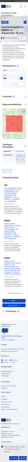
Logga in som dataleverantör (9, 409)
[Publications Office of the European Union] (13, 330)
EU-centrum (10, 437)
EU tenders (4, 399)
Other (13, 362)
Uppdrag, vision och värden (8, 386)
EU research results (6, 402)
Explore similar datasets (15, 293)
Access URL (15, 84)
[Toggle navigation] (25, 14)
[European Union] (13, 420)
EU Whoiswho (5, 404)
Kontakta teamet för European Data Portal (12, 349)
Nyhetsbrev (4, 388)
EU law (3, 396)
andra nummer (8, 433)
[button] (22, 1)
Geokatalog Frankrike (11, 38)
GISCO (24, 138)
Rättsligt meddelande (7, 371)
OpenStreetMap (13, 138)
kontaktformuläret (15, 435)
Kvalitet (13, 300)
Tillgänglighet (5, 375)
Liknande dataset (13, 305)
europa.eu (16, 423)
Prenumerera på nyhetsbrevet (9, 351)
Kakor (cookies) (5, 373)
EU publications (5, 407)
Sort (4, 70)
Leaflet (6, 138)
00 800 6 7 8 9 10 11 (9, 431)
